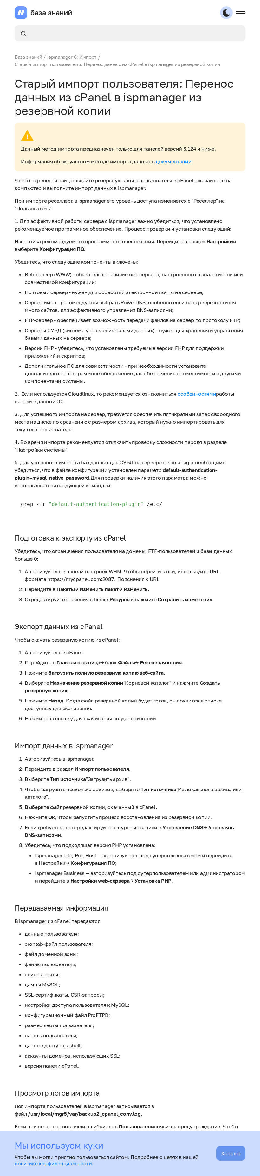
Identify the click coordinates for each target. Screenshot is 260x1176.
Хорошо (231, 1153)
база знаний (51, 12)
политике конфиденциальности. (54, 1163)
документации (173, 161)
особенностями (197, 394)
